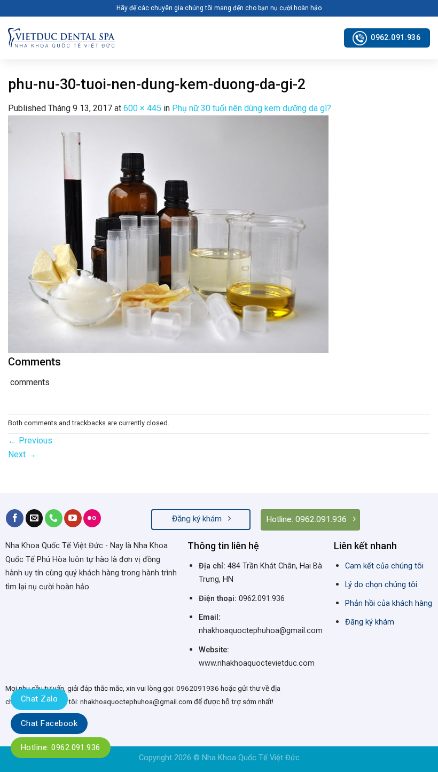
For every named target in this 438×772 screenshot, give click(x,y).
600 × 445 (142, 108)
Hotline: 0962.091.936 (60, 747)
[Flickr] (92, 518)
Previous (30, 440)
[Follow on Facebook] (15, 518)
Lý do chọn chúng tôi (381, 584)
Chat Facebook (49, 723)
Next (22, 454)
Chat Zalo (39, 699)
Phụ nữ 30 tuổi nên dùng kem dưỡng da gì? (251, 108)
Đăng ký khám (369, 622)
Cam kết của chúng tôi (384, 566)
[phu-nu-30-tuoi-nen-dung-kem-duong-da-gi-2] (168, 233)
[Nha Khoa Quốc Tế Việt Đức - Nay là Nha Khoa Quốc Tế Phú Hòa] (61, 38)
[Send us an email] (34, 518)
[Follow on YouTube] (73, 518)
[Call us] (53, 518)
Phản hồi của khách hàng (388, 603)
